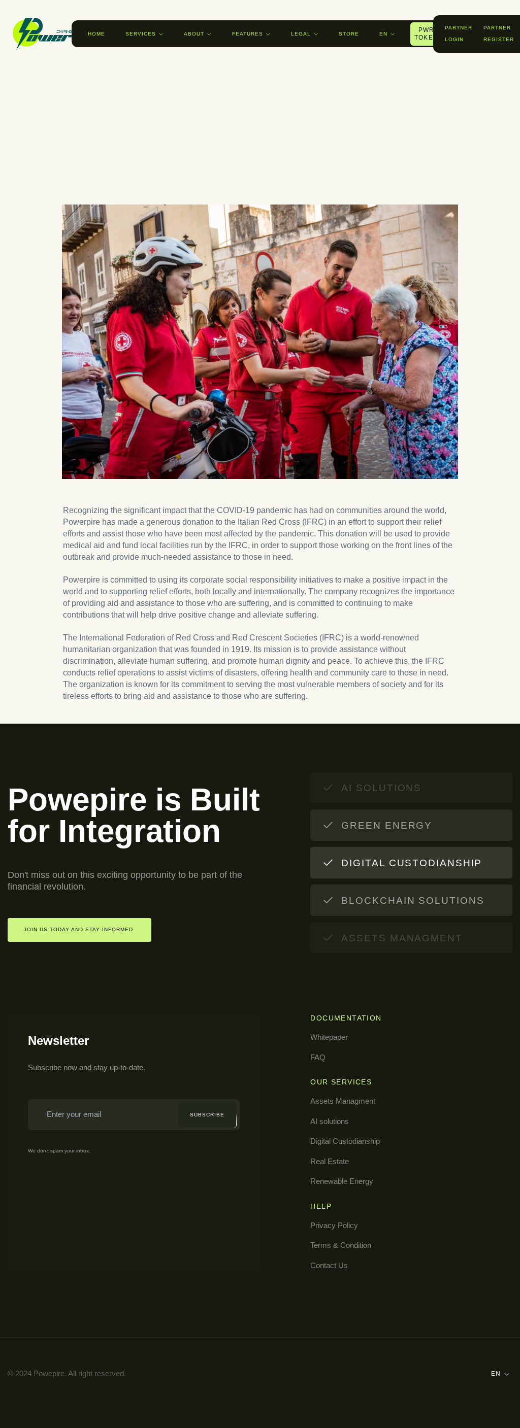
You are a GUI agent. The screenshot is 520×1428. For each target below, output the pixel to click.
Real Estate (329, 1161)
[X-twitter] (268, 1374)
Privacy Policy (334, 1225)
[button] (465, 34)
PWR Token (426, 33)
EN (383, 34)
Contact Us (329, 1265)
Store (349, 34)
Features (247, 34)
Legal (301, 34)
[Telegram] (252, 1374)
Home (96, 34)
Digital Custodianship (345, 1141)
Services (140, 34)
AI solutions (329, 1121)
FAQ (318, 1057)
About (194, 34)
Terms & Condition (340, 1245)
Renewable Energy (341, 1181)
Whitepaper (329, 1037)
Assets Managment (342, 1101)
